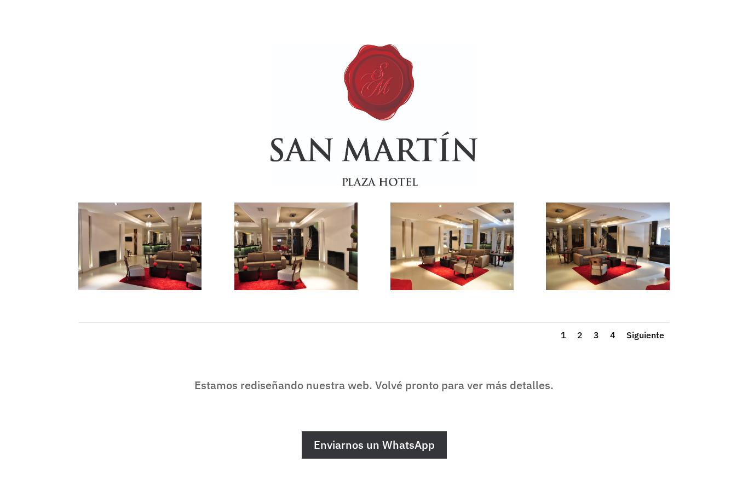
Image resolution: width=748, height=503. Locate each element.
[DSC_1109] (140, 287)
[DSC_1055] (607, 287)
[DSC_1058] (452, 287)
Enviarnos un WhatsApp (374, 444)
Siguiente (645, 334)
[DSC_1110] (296, 287)
